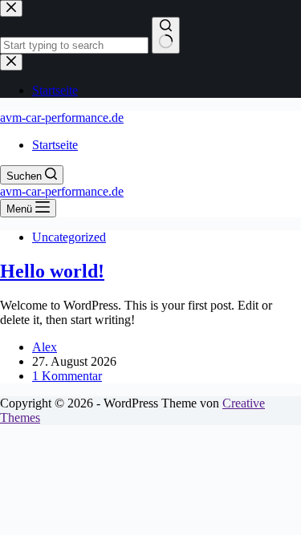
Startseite (55, 145)
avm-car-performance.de (62, 117)
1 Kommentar (67, 376)
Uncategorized (69, 237)
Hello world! (52, 271)
